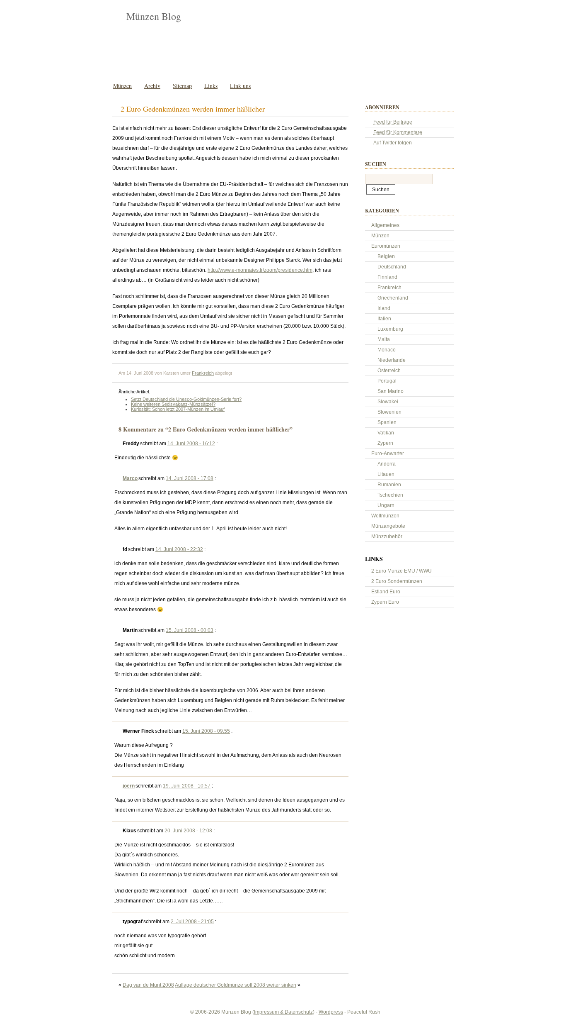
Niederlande (391, 360)
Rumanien (389, 485)
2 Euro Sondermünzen (396, 581)
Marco (130, 478)
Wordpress (331, 1012)
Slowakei (387, 402)
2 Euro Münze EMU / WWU (401, 571)
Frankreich (203, 373)
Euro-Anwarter (387, 453)
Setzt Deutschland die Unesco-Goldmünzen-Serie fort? (186, 399)
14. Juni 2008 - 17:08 (189, 478)
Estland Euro (385, 592)
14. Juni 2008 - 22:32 (179, 549)
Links (211, 86)
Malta (383, 339)
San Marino (390, 391)
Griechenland (392, 298)
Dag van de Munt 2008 (148, 985)
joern (129, 786)
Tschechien (390, 495)
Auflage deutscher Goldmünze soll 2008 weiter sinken (235, 985)
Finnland (387, 277)
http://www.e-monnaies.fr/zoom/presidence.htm (260, 270)
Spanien (387, 422)
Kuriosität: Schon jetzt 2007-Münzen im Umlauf (178, 409)
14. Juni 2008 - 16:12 (191, 443)
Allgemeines (385, 225)
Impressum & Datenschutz (283, 1012)
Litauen (385, 474)
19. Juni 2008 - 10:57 (186, 786)
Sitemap (182, 86)
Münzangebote (388, 526)
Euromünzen (385, 246)
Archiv (152, 86)
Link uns (240, 86)
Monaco (386, 350)
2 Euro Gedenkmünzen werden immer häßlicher (193, 109)
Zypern (385, 443)
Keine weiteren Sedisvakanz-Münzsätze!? (173, 404)
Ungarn (385, 505)
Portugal (387, 381)
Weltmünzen (385, 516)
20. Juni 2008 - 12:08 (188, 831)
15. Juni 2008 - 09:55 (206, 731)
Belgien (386, 256)
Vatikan (385, 433)
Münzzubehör (386, 536)
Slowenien (389, 412)
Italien (384, 319)
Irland (383, 308)
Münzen (122, 86)
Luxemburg (390, 329)
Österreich (389, 370)
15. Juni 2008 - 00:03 (189, 630)
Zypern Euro (385, 602)
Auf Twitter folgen (392, 143)
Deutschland (391, 267)
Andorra (386, 464)
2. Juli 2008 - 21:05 (192, 921)
